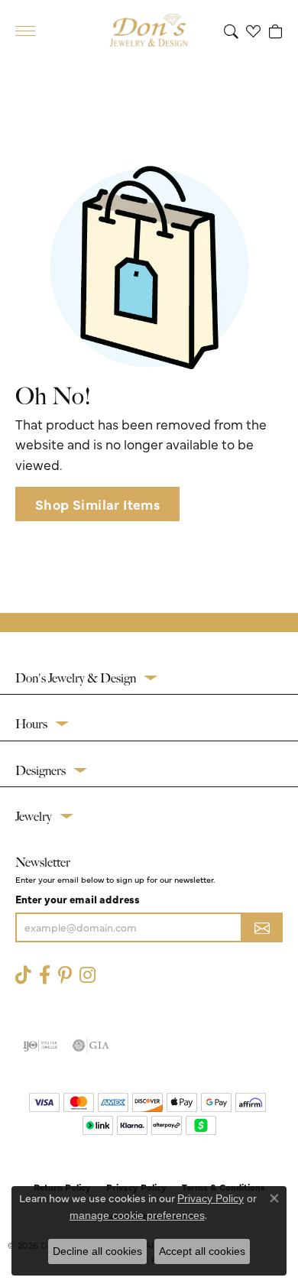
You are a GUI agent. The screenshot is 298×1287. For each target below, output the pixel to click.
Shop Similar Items (97, 504)
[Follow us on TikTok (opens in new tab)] (23, 974)
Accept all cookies (202, 1251)
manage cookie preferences (137, 1215)
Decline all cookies (97, 1251)
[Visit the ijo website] (40, 1045)
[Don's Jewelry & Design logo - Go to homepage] (149, 30)
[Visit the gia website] (91, 1045)
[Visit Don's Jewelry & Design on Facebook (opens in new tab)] (44, 974)
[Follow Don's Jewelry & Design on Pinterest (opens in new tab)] (65, 974)
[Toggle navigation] (25, 31)
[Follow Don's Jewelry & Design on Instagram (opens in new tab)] (87, 974)
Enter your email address (77, 898)
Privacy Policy (210, 1198)
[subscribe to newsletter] (262, 927)
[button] (231, 30)
